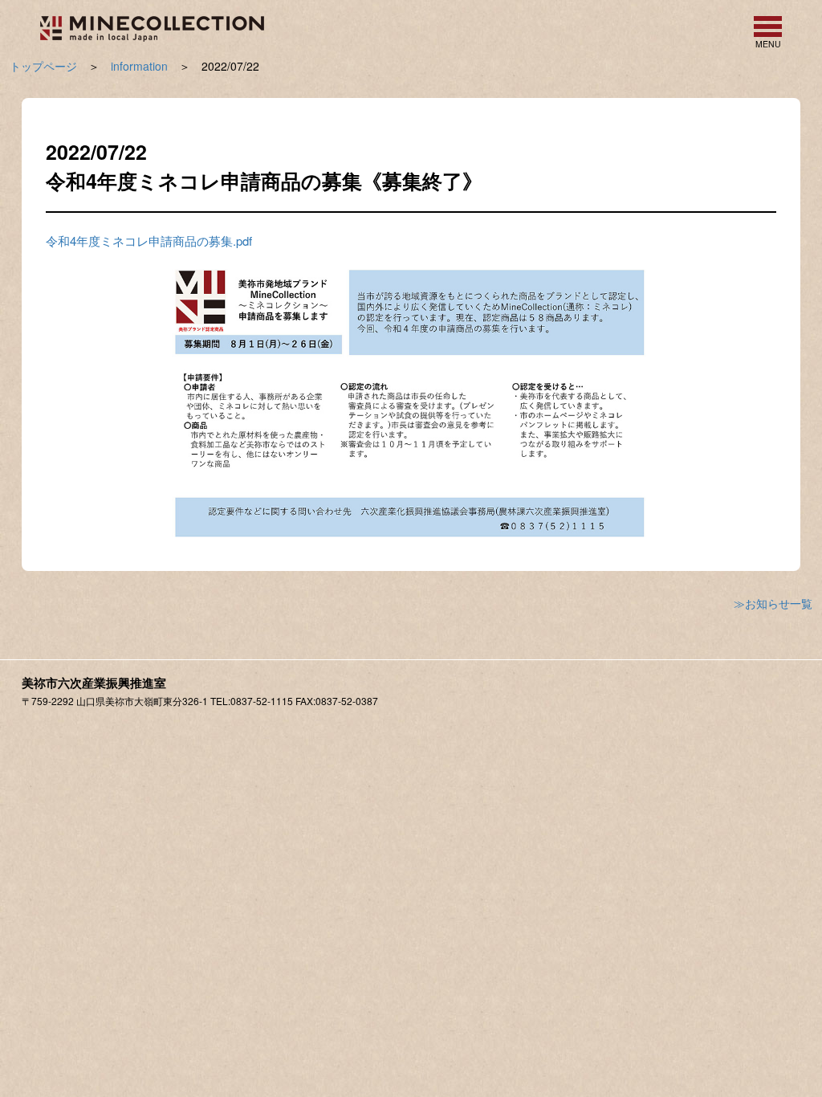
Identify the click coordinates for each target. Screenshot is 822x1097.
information (139, 66)
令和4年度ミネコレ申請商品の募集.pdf (149, 240)
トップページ (43, 66)
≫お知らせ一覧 (773, 603)
